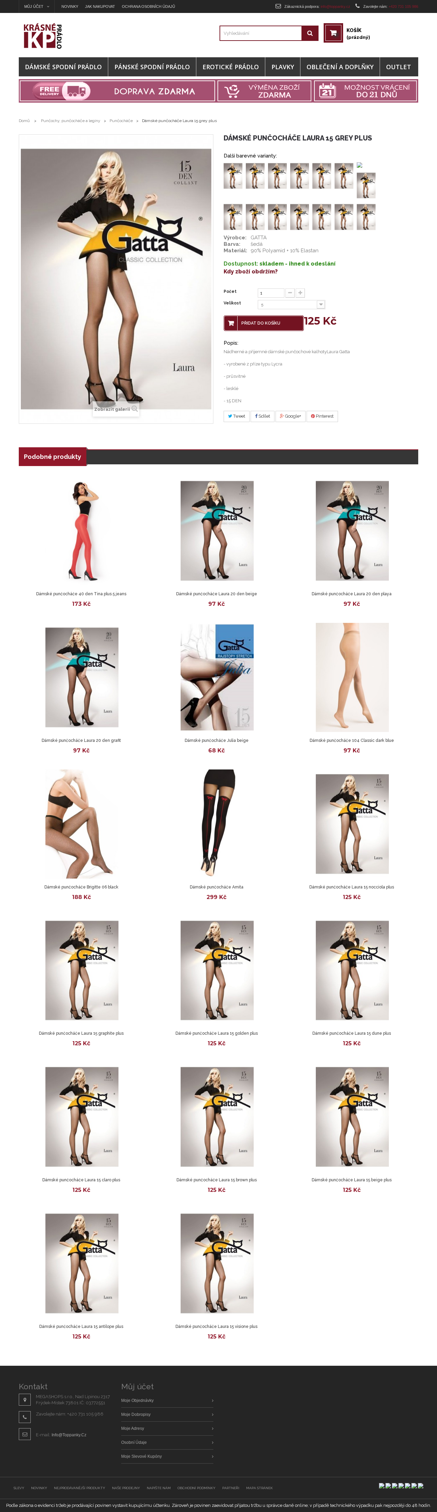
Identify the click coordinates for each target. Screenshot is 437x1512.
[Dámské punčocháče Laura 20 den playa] (352, 530)
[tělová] (277, 175)
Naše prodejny (126, 1488)
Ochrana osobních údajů (148, 6)
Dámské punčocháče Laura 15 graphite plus (81, 1033)
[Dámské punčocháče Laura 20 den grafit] (81, 677)
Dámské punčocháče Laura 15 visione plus (216, 1326)
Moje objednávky (137, 1400)
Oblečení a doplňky (340, 67)
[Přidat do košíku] (98, 579)
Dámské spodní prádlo (63, 67)
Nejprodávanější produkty (79, 1488)
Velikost (233, 303)
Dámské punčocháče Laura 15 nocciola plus (351, 887)
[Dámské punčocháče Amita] (217, 824)
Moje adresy (132, 1428)
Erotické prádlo (230, 67)
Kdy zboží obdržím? (251, 272)
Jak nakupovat (100, 6)
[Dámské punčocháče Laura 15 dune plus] (352, 970)
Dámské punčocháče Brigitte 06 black (81, 887)
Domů (24, 120)
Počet (230, 291)
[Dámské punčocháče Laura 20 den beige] (217, 530)
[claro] (233, 216)
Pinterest (324, 416)
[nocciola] (366, 216)
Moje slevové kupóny (141, 1456)
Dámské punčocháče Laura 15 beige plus (352, 1180)
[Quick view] (30, 579)
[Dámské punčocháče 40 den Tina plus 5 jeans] (81, 530)
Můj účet (137, 1386)
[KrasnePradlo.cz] (69, 36)
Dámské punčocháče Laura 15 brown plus (217, 1180)
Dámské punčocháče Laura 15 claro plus (81, 1180)
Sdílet (263, 416)
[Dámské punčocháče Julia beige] (217, 677)
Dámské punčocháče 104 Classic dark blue (352, 740)
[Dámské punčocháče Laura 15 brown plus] (217, 1116)
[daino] (233, 175)
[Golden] (277, 216)
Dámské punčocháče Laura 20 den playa (352, 594)
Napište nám (159, 1488)
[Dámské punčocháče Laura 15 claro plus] (81, 1116)
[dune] (255, 216)
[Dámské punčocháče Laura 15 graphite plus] (81, 970)
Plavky (282, 67)
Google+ (292, 416)
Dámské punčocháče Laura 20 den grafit (81, 740)
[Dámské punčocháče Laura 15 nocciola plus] (352, 824)
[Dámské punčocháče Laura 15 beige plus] (352, 1116)
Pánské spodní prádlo (152, 67)
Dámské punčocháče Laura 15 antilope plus (81, 1326)
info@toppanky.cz (69, 1435)
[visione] (299, 175)
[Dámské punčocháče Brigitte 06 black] (81, 824)
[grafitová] (299, 216)
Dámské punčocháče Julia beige (217, 740)
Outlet (398, 67)
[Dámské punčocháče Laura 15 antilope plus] (81, 1263)
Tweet (238, 416)
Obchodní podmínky (196, 1488)
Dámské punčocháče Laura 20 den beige (216, 594)
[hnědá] (366, 185)
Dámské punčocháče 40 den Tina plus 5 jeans (81, 594)
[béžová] (344, 175)
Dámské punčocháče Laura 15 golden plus (216, 1033)
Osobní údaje (134, 1442)
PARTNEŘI (230, 1488)
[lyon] (344, 216)
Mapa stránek (259, 1488)
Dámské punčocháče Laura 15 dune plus (351, 1033)
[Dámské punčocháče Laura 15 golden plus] (217, 970)
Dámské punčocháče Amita (216, 887)
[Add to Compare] (64, 579)
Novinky (69, 6)
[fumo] (255, 175)
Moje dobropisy (136, 1414)
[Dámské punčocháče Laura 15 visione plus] (217, 1263)
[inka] (321, 216)
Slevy (19, 1488)
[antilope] (321, 175)
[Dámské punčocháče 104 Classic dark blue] (352, 677)
